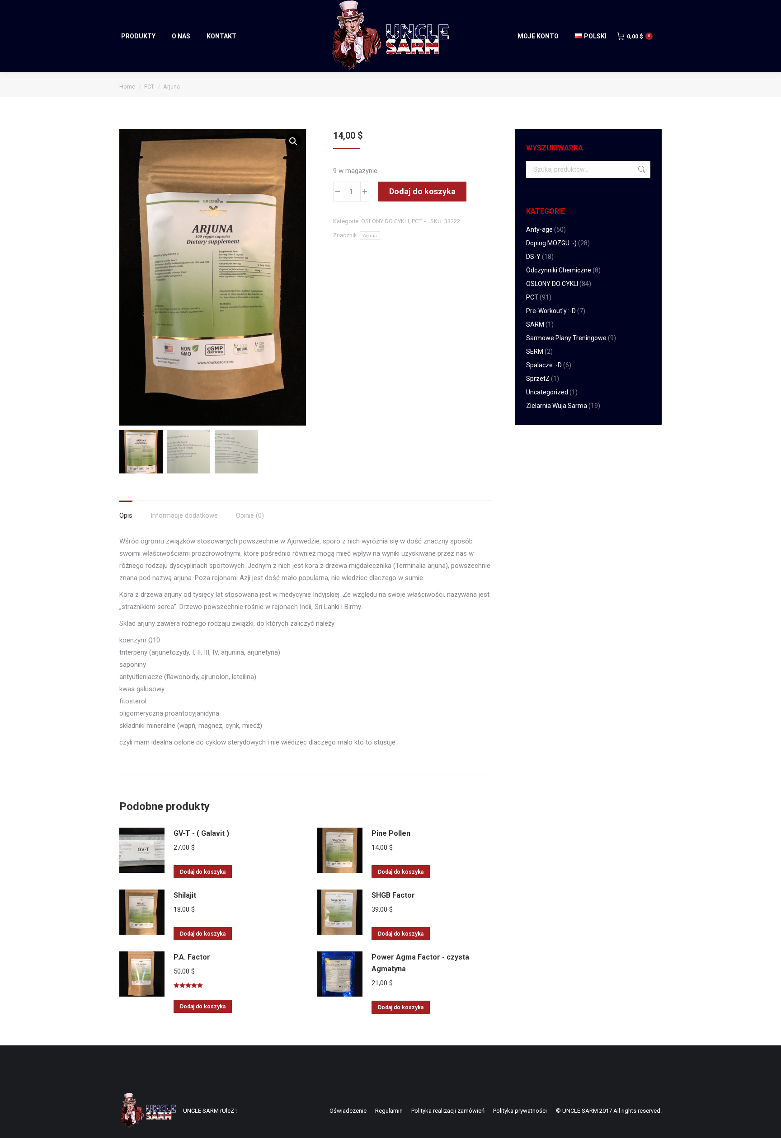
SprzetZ (538, 378)
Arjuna (370, 235)
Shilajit (185, 895)
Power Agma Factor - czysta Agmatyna (420, 963)
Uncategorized (547, 392)
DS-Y (533, 256)
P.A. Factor (192, 957)
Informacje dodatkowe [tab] (184, 515)
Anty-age (539, 229)
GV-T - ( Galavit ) (201, 833)
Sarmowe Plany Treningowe (566, 338)
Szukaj (640, 169)
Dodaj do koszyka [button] (203, 872)
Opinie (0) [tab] (250, 515)
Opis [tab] (125, 515)
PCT (417, 221)
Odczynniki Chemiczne (558, 270)
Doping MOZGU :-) (551, 243)
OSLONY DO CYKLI (385, 221)
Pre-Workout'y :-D (551, 310)
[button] (293, 141)
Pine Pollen (391, 833)
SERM (534, 351)
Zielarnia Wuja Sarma (556, 405)
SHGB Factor (393, 895)
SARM (535, 324)
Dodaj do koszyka (422, 191)
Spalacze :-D (544, 365)
